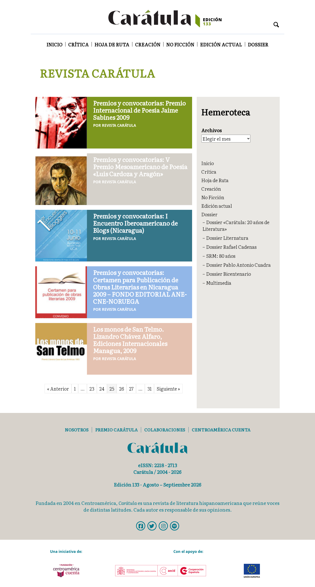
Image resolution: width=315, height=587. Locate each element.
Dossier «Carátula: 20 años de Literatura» (235, 225)
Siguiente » (168, 388)
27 (131, 388)
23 (91, 388)
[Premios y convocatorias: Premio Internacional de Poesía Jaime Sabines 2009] (61, 121)
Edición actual (221, 44)
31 (149, 388)
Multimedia (218, 282)
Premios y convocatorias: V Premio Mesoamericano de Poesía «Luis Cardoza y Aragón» (140, 166)
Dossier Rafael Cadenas (231, 246)
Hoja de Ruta (112, 44)
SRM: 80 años (220, 255)
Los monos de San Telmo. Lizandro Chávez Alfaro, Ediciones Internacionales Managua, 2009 (130, 339)
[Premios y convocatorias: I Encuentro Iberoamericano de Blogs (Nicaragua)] (61, 234)
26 (121, 388)
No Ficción (180, 44)
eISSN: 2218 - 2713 (157, 465)
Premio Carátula (116, 429)
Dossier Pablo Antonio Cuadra (238, 264)
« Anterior (58, 388)
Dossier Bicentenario (228, 273)
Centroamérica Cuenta (221, 429)
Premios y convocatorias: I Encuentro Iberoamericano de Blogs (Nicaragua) (135, 222)
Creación (147, 44)
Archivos (211, 130)
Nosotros (77, 429)
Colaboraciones (164, 429)
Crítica (78, 44)
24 (101, 388)
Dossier (258, 44)
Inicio (54, 44)
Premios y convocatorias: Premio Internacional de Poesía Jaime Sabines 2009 (139, 110)
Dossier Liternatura (227, 237)
